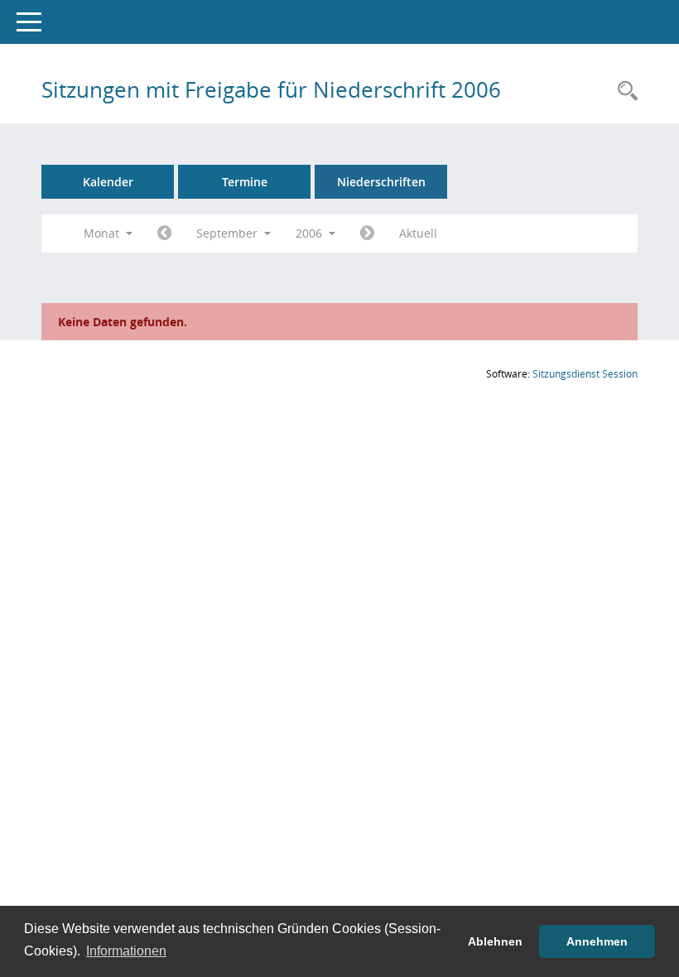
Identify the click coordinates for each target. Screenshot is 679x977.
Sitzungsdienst (585, 374)
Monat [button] (103, 233)
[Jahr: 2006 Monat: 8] (164, 233)
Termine (244, 182)
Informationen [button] (126, 951)
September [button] (228, 233)
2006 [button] (310, 233)
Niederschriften (381, 182)
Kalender (108, 182)
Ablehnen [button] (495, 941)
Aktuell (418, 233)
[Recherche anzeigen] (623, 91)
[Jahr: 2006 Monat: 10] (367, 233)
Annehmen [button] (597, 941)
